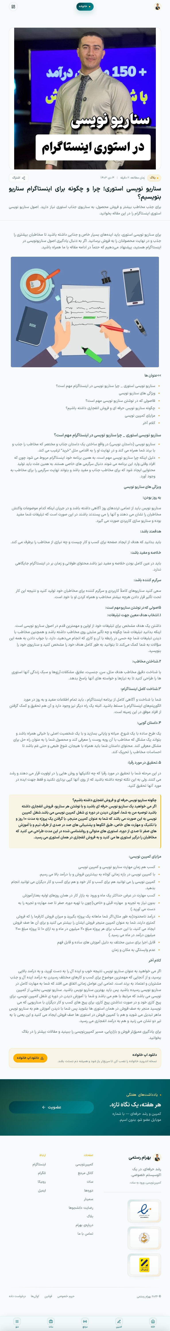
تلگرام (42, 1173)
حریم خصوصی (66, 1296)
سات (90, 1181)
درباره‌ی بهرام (84, 1225)
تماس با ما (85, 1233)
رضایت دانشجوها (81, 1208)
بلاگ (153, 178)
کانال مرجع (85, 1173)
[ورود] (13, 6)
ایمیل (42, 1190)
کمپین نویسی (65, 812)
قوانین (48, 1296)
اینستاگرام (39, 1164)
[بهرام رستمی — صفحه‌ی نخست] (157, 6)
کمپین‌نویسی (84, 1031)
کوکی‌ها (35, 1296)
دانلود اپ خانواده (28, 1058)
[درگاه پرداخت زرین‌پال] (144, 1265)
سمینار (88, 1199)
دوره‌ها (88, 1190)
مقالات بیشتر (47, 1031)
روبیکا (42, 1181)
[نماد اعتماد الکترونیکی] (144, 1210)
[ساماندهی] (144, 1237)
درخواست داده (17, 1296)
